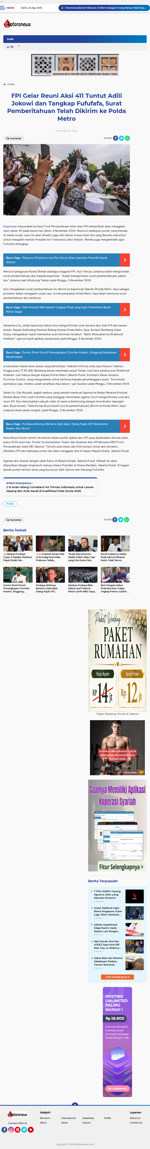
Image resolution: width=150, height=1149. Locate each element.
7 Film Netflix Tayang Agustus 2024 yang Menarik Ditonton (107, 894)
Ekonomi (45, 1118)
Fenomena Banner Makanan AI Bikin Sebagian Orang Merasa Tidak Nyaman (106, 7)
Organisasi (10, 226)
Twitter (25, 1134)
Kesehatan (88, 1118)
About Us (135, 1118)
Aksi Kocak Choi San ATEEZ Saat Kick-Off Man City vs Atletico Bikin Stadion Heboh (107, 945)
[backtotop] (75, 1105)
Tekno (43, 1122)
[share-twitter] (121, 138)
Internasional (68, 1118)
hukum (86, 1122)
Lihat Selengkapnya (117, 977)
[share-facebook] (115, 138)
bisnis (64, 1122)
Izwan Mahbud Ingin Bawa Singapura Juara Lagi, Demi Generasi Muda (108, 911)
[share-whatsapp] (127, 138)
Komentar (15, 138)
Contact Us (136, 1122)
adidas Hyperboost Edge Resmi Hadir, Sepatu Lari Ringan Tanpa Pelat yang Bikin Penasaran (106, 928)
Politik (10, 503)
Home (10, 8)
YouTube (33, 1134)
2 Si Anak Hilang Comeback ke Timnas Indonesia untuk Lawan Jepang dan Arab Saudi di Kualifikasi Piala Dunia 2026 (50, 489)
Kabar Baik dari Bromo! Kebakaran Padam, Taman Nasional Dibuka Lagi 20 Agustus (108, 961)
